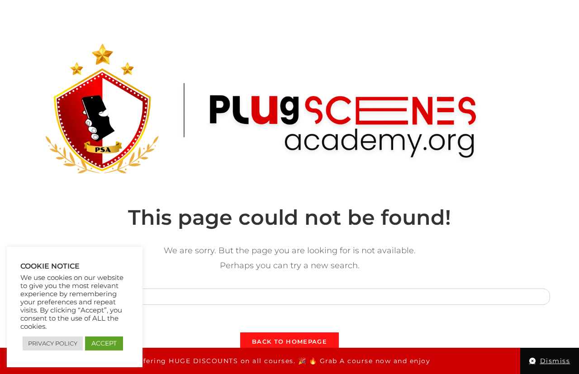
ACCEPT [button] (104, 343)
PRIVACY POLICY (52, 343)
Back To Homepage (289, 341)
